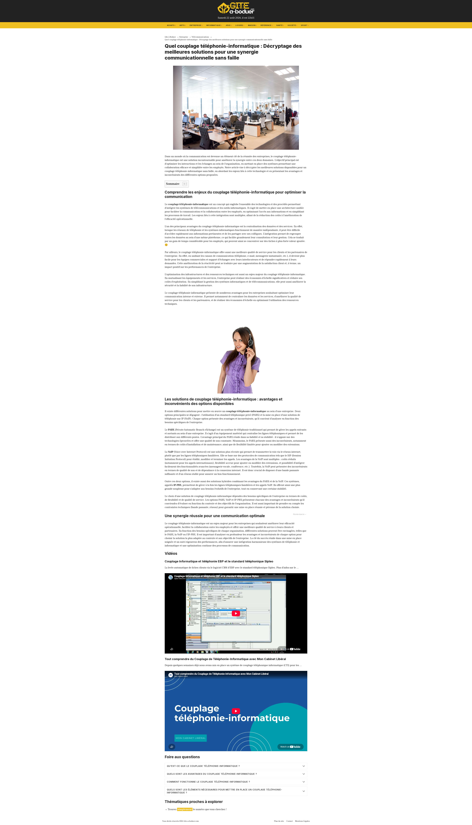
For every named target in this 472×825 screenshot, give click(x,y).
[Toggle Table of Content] (183, 184)
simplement (185, 809)
